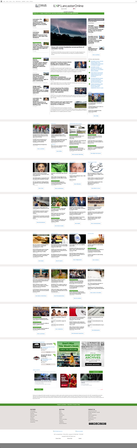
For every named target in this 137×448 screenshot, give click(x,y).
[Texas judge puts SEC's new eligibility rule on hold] (77, 239)
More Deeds (40, 260)
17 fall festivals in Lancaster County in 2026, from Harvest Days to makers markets (40, 212)
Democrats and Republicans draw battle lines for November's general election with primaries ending (41, 280)
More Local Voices (41, 333)
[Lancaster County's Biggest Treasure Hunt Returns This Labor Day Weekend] (46, 31)
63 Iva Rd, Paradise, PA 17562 (46, 359)
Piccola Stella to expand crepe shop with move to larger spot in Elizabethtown (95, 183)
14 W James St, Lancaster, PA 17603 (48, 346)
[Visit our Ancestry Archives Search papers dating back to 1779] (93, 354)
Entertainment (37, 196)
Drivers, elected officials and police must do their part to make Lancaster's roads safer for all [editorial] (77, 292)
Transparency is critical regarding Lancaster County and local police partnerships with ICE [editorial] (76, 282)
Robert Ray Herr (72, 179)
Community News (92, 196)
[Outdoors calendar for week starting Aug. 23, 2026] (96, 239)
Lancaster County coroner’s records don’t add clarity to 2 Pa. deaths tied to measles (97, 68)
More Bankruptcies (96, 330)
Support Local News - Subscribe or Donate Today (68, 404)
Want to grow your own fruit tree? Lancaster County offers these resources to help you (61, 103)
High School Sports (93, 123)
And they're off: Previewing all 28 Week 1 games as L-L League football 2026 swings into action (96, 148)
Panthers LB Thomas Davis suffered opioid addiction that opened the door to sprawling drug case (59, 250)
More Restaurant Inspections (77, 333)
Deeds (34, 233)
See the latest (92, 21)
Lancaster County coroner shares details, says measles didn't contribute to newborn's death (60, 63)
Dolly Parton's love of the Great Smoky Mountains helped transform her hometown (97, 74)
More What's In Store (95, 188)
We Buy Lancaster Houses (47, 344)
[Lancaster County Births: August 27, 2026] (59, 311)
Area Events (36, 370)
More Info (48, 352)
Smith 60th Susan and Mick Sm (57, 324)
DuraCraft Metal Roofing (46, 355)
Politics (53, 123)
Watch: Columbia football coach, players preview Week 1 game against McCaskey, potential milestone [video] (40, 63)
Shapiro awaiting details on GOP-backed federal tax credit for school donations (58, 135)
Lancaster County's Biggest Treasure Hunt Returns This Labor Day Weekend (40, 35)
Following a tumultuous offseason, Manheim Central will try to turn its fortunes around (60, 78)
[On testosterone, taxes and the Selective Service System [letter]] (96, 274)
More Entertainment (41, 222)
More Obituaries (77, 184)
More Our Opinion (77, 298)
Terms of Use (69, 438)
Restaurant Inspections (76, 306)
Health (71, 196)
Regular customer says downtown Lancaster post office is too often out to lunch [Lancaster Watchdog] (77, 149)
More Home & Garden (59, 225)
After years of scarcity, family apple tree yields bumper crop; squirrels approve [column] (41, 46)
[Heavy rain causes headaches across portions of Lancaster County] (68, 32)
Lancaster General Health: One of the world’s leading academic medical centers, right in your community (40, 78)
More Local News (96, 54)
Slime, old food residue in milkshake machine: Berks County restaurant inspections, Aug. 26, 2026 (76, 328)
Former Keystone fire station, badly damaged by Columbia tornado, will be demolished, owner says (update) (59, 90)
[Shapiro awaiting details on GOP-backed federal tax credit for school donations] (59, 129)
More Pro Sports (59, 260)
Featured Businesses (39, 342)
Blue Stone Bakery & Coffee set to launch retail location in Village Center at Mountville (95, 174)
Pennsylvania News (56, 268)
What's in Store (92, 162)
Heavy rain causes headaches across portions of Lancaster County (67, 47)
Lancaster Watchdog (75, 123)
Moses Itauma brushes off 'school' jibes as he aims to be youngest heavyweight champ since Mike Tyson (59, 245)
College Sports (73, 233)
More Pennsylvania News (59, 295)
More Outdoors (96, 259)
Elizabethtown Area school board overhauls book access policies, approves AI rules (94, 208)
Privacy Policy (58, 438)
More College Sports (77, 259)
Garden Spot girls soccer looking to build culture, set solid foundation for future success (95, 141)
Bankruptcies (92, 306)
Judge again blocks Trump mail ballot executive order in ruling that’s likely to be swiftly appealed (40, 89)
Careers (80, 438)
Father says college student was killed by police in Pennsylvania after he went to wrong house (59, 290)
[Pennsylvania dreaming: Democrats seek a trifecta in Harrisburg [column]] (41, 311)
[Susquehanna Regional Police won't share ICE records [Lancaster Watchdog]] (77, 129)
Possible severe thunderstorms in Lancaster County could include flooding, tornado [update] (95, 40)
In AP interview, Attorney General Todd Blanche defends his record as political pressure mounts (41, 290)
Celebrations (55, 306)
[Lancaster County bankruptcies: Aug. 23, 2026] (96, 311)
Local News (36, 123)
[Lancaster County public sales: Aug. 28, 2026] (59, 167)
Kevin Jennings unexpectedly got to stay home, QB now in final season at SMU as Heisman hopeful (77, 254)
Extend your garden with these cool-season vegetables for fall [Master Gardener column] (58, 220)
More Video (96, 115)
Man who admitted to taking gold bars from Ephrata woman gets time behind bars (41, 183)
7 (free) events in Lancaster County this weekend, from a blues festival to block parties (41, 217)
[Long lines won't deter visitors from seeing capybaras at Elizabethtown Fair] (41, 201)
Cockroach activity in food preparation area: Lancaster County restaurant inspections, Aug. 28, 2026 (77, 318)
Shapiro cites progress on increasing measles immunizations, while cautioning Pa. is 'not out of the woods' (77, 218)
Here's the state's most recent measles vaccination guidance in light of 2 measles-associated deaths (77, 213)
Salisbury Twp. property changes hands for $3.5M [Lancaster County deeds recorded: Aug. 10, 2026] (41, 255)
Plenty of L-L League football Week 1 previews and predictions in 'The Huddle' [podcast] (55, 13)
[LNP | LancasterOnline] (68, 6)
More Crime (41, 188)
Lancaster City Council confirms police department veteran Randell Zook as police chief (40, 22)
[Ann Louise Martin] (77, 167)
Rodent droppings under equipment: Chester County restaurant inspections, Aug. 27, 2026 (97, 85)
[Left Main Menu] (1, 1)
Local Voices (36, 306)
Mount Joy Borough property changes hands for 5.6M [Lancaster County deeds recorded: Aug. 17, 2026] (40, 250)
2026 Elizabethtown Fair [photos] (93, 49)
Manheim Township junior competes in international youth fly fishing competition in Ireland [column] (96, 250)
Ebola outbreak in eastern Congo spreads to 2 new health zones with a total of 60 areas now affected (40, 285)
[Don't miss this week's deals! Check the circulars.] (68, 354)
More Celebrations (59, 329)
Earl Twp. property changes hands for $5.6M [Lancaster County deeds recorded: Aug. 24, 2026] (40, 245)
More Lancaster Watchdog (77, 154)
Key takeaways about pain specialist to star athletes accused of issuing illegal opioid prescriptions (59, 255)
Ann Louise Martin (73, 173)
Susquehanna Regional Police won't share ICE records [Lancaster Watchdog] (76, 137)
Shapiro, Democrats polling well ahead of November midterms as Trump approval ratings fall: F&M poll (59, 140)
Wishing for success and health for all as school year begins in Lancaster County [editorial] (77, 286)
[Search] (136, 1)
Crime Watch (36, 162)
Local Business (55, 162)
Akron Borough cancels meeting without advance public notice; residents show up (94, 218)
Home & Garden (55, 196)
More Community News (96, 223)
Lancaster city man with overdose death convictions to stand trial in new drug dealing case (40, 101)
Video (90, 92)
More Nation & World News (40, 295)
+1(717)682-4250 (45, 360)
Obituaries (72, 162)
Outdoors (91, 233)
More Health (77, 223)
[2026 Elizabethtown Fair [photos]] (101, 48)
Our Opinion (72, 268)
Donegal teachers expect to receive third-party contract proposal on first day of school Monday (95, 29)
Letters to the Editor (94, 268)
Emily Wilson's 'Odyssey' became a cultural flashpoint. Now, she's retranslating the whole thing (58, 280)
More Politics (59, 151)
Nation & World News (39, 268)
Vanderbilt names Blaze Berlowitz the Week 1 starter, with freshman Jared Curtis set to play (77, 249)
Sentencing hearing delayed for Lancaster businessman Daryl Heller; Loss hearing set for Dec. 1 (58, 183)
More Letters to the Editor (95, 292)
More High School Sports (96, 153)
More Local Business (59, 188)
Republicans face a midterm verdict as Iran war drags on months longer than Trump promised (59, 285)
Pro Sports (54, 233)
